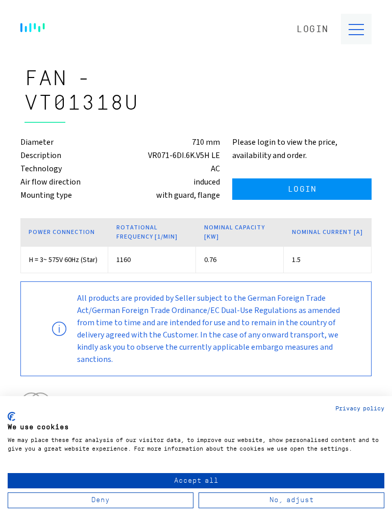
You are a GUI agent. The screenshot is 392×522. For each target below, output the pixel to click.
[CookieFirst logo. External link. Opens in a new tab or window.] (11, 416)
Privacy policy (359, 408)
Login (313, 29)
